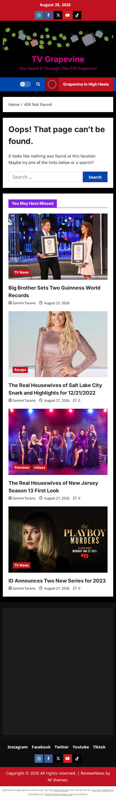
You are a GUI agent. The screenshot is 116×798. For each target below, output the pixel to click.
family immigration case (59, 794)
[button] (38, 84)
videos (39, 467)
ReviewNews (92, 773)
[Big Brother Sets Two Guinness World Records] (58, 247)
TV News (21, 272)
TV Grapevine (58, 59)
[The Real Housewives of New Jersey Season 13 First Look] (58, 442)
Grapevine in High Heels (86, 84)
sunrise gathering (102, 790)
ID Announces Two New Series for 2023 (57, 581)
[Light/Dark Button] (25, 84)
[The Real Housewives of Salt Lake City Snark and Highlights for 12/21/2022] (58, 344)
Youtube (81, 747)
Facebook (41, 747)
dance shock (61, 790)
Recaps (20, 369)
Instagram (18, 747)
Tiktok (99, 747)
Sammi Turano (24, 303)
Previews (21, 467)
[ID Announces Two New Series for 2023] (58, 539)
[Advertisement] (58, 671)
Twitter (62, 747)
